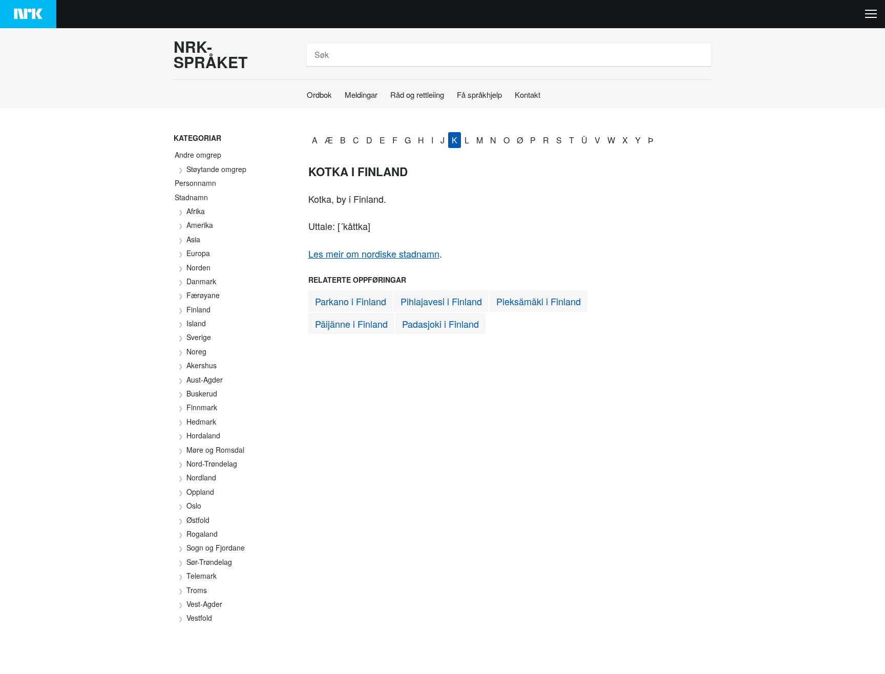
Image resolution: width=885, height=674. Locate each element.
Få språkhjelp (479, 94)
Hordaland (203, 435)
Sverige (198, 337)
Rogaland (202, 534)
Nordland (201, 477)
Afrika (195, 211)
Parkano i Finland (350, 301)
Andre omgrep (198, 155)
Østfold (197, 520)
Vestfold (199, 618)
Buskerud (201, 393)
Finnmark (201, 407)
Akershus (201, 365)
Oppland (200, 492)
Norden (198, 267)
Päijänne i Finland (351, 323)
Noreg (196, 351)
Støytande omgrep (216, 169)
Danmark (201, 281)
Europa (198, 253)
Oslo (193, 505)
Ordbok (319, 94)
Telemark (201, 576)
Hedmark (201, 421)
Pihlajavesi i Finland (441, 301)
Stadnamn (191, 197)
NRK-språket (210, 54)
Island (196, 323)
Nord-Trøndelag (211, 463)
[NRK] (28, 14)
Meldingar (361, 94)
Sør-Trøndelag (209, 562)
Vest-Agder (204, 604)
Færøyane (203, 295)
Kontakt (527, 94)
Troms (196, 590)
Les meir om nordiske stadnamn (373, 253)
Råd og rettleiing (417, 94)
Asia (193, 239)
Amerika (199, 225)
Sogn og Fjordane (215, 547)
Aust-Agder (204, 379)
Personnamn (195, 183)
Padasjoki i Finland (440, 323)
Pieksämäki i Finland (538, 301)
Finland (198, 309)
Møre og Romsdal (215, 450)
